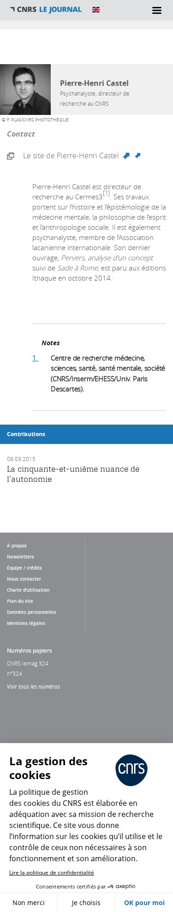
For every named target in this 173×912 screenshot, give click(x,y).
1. (35, 357)
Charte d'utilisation (28, 590)
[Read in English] (96, 9)
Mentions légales (26, 623)
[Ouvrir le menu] (157, 10)
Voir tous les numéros (33, 686)
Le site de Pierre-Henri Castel (81, 156)
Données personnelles (31, 612)
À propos (17, 545)
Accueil (46, 9)
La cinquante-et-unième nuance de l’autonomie (73, 474)
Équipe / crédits (24, 567)
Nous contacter (24, 579)
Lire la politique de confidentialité (51, 872)
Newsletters (20, 556)
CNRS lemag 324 (27, 663)
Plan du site (20, 601)
